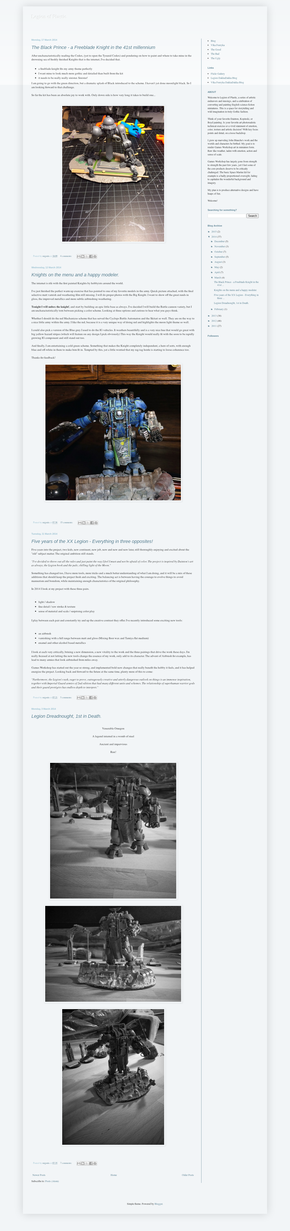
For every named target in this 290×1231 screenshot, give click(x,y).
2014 (214, 236)
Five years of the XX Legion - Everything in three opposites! (92, 541)
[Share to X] (87, 256)
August (218, 261)
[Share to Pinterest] (95, 256)
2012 (214, 320)
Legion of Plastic (49, 16)
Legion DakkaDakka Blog (224, 77)
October (218, 251)
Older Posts (188, 1175)
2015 (214, 231)
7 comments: (66, 1162)
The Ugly (215, 58)
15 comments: (66, 522)
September (220, 256)
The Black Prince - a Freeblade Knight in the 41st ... (236, 283)
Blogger (158, 1203)
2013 (214, 315)
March (218, 277)
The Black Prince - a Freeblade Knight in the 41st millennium (93, 47)
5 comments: (66, 697)
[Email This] (79, 256)
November (220, 246)
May (217, 267)
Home (114, 1175)
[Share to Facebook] (91, 256)
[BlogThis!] (83, 256)
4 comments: (66, 256)
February (219, 309)
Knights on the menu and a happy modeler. (75, 274)
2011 (214, 325)
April (217, 272)
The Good (216, 49)
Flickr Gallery (218, 73)
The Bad (215, 53)
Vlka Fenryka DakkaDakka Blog (227, 82)
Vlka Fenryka (218, 45)
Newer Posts (38, 1175)
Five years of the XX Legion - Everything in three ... (236, 296)
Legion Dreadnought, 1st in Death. (66, 716)
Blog (213, 40)
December (219, 241)
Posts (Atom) (52, 1181)
